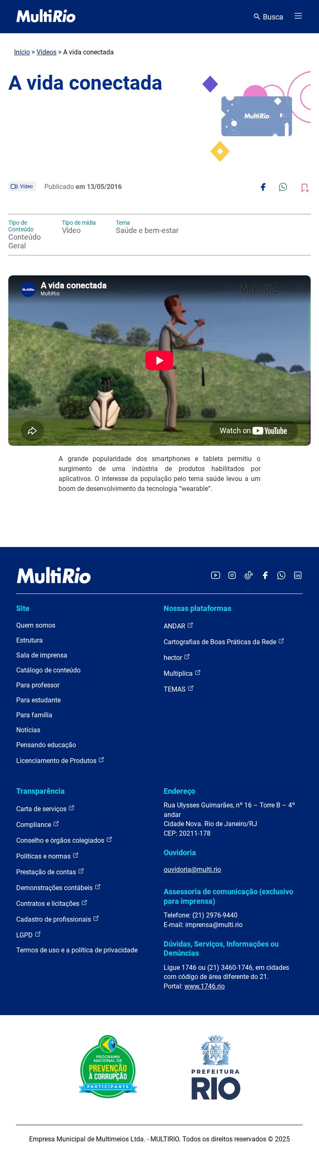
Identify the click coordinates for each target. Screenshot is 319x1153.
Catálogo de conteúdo (48, 670)
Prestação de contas (47, 872)
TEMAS (175, 689)
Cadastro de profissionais (54, 919)
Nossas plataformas (197, 608)
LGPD (25, 935)
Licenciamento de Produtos (57, 761)
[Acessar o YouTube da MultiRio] (216, 576)
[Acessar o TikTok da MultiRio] (248, 576)
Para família (34, 715)
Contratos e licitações (48, 904)
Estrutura (29, 640)
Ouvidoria (180, 852)
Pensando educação (46, 745)
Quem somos (35, 625)
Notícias (28, 730)
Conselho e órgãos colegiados (61, 840)
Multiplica (179, 673)
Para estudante (38, 700)
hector (174, 658)
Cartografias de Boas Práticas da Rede (221, 642)
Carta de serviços (42, 809)
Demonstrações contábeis (55, 888)
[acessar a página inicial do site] (46, 16)
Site (22, 608)
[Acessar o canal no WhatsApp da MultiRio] (281, 576)
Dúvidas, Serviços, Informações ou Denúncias (221, 948)
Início (22, 52)
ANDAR (175, 626)
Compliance (34, 825)
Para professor (37, 685)
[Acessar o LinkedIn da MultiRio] (298, 576)
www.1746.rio (204, 986)
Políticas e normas (44, 856)
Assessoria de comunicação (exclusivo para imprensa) (228, 896)
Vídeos (46, 52)
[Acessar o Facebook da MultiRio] (265, 576)
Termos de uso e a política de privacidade (76, 950)
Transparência (40, 791)
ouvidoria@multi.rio (192, 869)
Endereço (179, 791)
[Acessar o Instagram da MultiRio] (232, 576)
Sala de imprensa (41, 655)
